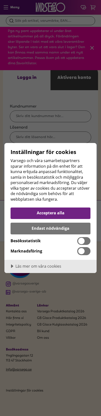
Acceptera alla (50, 213)
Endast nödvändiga (50, 228)
